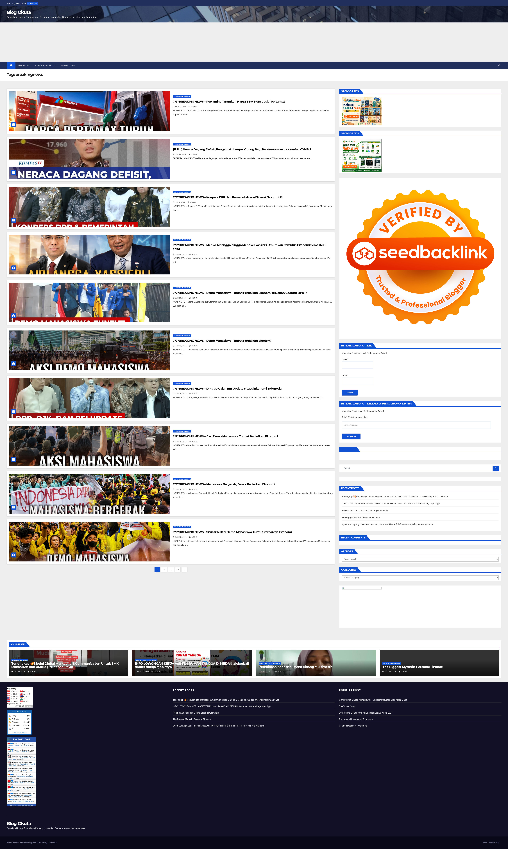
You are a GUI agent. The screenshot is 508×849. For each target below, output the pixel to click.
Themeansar (52, 843)
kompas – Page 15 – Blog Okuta (23, 782)
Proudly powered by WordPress (19, 843)
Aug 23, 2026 (19, 672)
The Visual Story (347, 706)
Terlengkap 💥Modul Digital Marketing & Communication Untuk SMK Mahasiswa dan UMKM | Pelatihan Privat (395, 496)
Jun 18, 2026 (181, 441)
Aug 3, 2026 (180, 107)
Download (68, 65)
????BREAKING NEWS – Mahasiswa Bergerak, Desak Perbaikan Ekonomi (224, 484)
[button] (499, 65)
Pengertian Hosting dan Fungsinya (356, 719)
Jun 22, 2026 (181, 346)
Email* (345, 375)
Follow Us (348, 449)
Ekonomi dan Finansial (182, 96)
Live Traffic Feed (21, 739)
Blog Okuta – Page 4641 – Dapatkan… (20, 771)
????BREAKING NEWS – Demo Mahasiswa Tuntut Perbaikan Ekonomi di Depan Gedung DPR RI (240, 293)
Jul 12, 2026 (180, 154)
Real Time (21, 805)
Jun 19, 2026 (181, 394)
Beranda (23, 65)
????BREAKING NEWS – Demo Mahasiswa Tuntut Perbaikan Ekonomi (222, 341)
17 (177, 569)
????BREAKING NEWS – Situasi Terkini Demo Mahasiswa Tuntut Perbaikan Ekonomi (232, 532)
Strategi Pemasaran (20, 660)
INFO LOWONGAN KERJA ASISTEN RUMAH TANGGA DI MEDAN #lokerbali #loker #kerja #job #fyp (391, 503)
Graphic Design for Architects (353, 726)
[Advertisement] (254, 42)
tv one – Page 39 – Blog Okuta (23, 801)
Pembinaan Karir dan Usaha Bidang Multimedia (365, 510)
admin (193, 107)
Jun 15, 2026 (181, 537)
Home (485, 843)
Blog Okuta (19, 12)
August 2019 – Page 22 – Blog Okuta (20, 795)
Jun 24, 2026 (181, 254)
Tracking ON (22, 732)
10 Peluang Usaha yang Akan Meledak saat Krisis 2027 (366, 713)
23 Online (15, 732)
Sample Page (494, 843)
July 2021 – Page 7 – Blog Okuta (18, 745)
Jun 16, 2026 (181, 489)
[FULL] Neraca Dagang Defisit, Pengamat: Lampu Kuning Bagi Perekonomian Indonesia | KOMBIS (242, 149)
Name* (345, 359)
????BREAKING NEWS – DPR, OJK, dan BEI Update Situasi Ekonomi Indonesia (227, 388)
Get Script (13, 805)
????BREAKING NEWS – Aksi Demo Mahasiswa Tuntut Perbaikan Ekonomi (225, 436)
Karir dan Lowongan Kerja (146, 660)
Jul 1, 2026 (180, 202)
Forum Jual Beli (44, 65)
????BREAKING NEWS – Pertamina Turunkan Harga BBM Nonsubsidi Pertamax (229, 101)
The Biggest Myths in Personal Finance (361, 517)
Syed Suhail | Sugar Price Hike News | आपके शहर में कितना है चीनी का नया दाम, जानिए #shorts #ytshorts (387, 524)
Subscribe (351, 436)
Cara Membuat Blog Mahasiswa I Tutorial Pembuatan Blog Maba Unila (373, 700)
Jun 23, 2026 (181, 298)
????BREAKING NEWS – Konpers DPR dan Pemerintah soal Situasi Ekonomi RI (227, 197)
